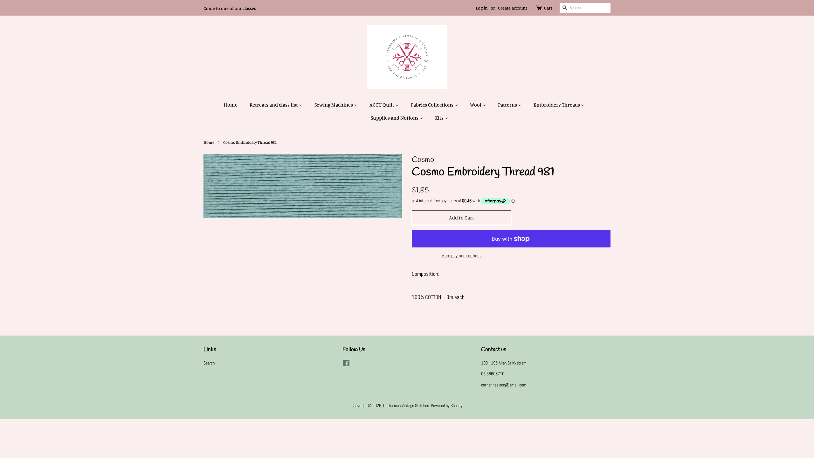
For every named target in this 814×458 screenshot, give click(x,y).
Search (209, 363)
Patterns (508, 104)
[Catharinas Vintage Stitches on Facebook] (346, 364)
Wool (476, 104)
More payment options (461, 256)
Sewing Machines (334, 104)
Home (231, 104)
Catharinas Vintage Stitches (406, 405)
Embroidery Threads (557, 104)
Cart (548, 7)
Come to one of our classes (230, 8)
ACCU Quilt (382, 104)
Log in (482, 7)
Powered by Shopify (447, 405)
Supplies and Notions (395, 117)
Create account (512, 7)
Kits (440, 117)
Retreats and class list (274, 104)
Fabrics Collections (432, 104)
